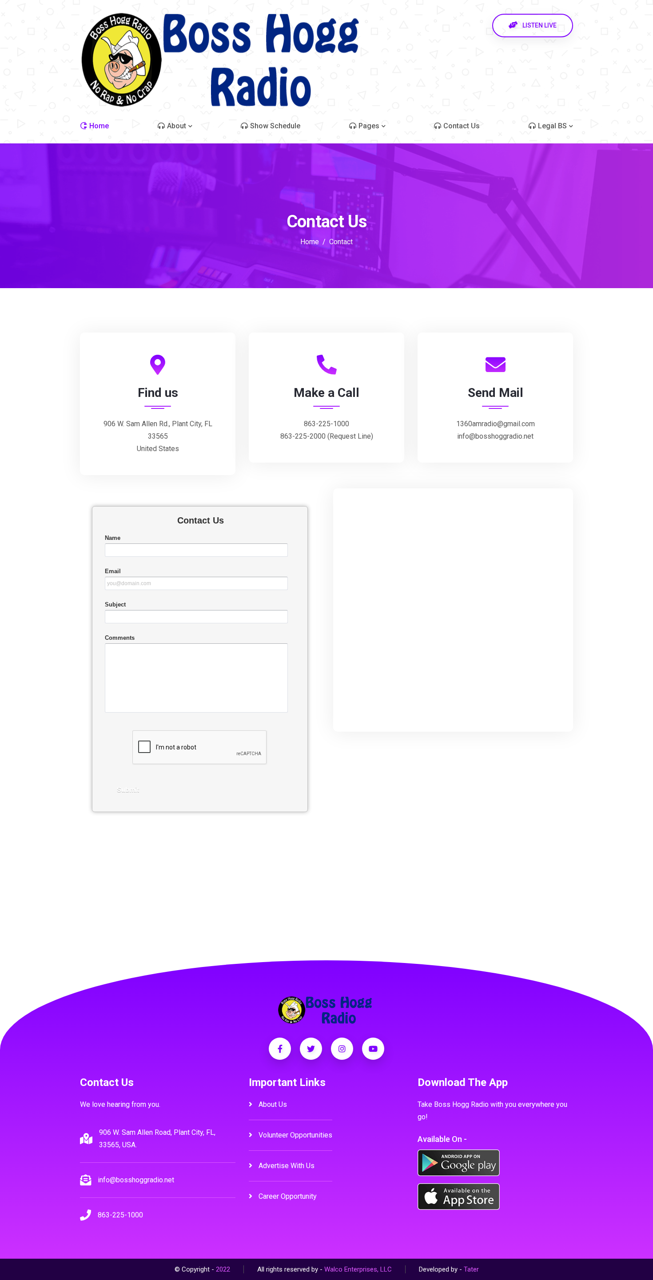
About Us (272, 1104)
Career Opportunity (287, 1196)
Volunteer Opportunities (294, 1135)
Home (309, 242)
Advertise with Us (286, 1165)
